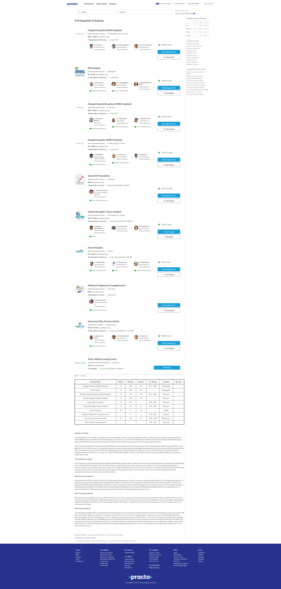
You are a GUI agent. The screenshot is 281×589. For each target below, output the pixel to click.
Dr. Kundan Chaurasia (145, 45)
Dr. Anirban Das (98, 82)
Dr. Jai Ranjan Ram (121, 226)
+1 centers (124, 34)
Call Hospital (170, 57)
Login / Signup (208, 3)
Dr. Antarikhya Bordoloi (98, 119)
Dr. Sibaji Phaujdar (144, 262)
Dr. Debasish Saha (121, 118)
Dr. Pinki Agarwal (121, 262)
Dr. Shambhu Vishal (144, 118)
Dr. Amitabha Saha (99, 262)
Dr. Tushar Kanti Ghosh (100, 190)
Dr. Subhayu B (98, 45)
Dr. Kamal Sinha (98, 154)
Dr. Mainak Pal (143, 336)
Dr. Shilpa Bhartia (144, 226)
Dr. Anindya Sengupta (122, 45)
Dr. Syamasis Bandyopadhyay (99, 227)
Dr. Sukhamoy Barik (100, 300)
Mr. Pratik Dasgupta (122, 82)
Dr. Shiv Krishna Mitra (122, 336)
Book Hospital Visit (169, 52)
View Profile (169, 237)
